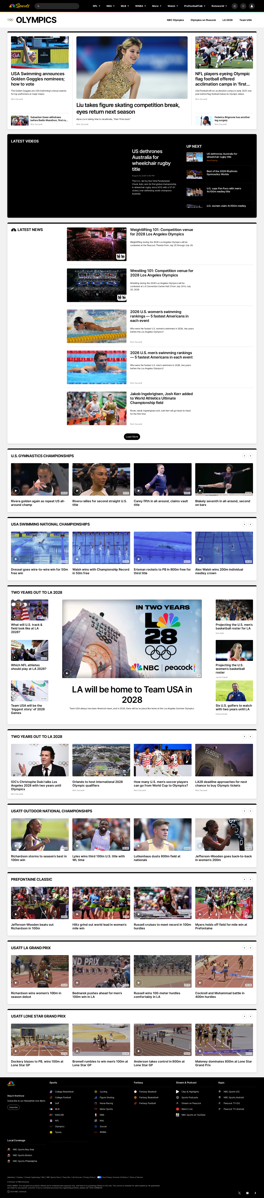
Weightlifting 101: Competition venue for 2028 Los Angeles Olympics (161, 231)
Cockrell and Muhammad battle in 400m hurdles (219, 995)
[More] (235, 6)
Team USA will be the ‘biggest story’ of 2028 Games (28, 709)
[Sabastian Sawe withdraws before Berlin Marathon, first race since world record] (20, 121)
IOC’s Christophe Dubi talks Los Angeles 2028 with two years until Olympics (36, 785)
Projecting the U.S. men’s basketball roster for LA (234, 626)
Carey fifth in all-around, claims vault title (161, 503)
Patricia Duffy (221, 714)
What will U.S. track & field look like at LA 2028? (26, 628)
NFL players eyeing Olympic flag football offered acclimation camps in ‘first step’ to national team (222, 79)
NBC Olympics (175, 20)
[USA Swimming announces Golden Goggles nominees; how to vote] (40, 52)
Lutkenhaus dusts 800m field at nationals (157, 858)
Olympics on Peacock (203, 20)
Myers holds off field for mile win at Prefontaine (221, 926)
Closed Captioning (32, 1177)
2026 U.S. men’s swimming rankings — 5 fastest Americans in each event (161, 355)
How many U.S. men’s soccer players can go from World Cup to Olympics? (161, 783)
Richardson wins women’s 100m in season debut (36, 995)
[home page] (19, 6)
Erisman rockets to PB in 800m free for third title (162, 571)
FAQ (43, 1177)
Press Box (67, 1177)
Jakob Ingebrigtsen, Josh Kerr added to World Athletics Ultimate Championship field (161, 398)
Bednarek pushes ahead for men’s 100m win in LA (97, 995)
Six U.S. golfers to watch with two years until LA (234, 707)
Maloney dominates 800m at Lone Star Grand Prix (223, 1063)
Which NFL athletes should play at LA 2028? (28, 667)
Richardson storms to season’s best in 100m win (39, 858)
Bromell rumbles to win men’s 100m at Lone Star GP (100, 1063)
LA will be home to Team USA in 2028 (132, 694)
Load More (132, 436)
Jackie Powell (222, 677)
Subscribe (13, 1107)
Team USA (245, 20)
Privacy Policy (89, 1177)
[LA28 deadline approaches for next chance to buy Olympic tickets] (224, 760)
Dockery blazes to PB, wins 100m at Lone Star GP (37, 1063)
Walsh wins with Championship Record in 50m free (100, 571)
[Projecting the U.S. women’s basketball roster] (234, 650)
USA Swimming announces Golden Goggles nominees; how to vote (38, 79)
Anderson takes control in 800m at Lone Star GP (159, 1063)
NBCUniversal (23, 1182)
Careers (20, 1177)
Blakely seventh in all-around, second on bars (222, 503)
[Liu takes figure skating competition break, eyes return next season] (132, 67)
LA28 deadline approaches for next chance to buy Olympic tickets (221, 783)
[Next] (250, 455)
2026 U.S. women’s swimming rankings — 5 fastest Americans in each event (159, 316)
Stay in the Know (15, 1095)
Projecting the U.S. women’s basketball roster (230, 668)
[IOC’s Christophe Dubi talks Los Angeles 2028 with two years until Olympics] (40, 760)
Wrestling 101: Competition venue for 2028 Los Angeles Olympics (161, 272)
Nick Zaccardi (82, 124)
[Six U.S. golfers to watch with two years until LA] (234, 690)
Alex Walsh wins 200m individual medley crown (219, 571)
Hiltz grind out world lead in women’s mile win (99, 926)
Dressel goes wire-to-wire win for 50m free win (39, 571)
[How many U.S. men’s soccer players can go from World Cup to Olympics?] (163, 760)
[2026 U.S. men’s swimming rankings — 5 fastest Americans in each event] (97, 367)
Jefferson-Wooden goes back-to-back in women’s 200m (223, 858)
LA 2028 (228, 20)
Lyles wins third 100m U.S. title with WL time (98, 858)
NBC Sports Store (54, 1177)
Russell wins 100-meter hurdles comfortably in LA (157, 995)
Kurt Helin (220, 633)
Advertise (11, 1177)
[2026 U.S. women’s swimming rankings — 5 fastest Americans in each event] (97, 326)
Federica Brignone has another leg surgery (232, 119)
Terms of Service (136, 1177)
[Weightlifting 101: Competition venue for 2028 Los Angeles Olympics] (97, 244)
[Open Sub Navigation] (100, 6)
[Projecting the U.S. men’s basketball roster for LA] (234, 610)
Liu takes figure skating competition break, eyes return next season (128, 108)
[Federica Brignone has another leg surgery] (204, 121)
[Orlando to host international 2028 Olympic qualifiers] (101, 760)
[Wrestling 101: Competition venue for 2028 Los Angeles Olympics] (97, 285)
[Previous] (244, 455)
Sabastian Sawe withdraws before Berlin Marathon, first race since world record (49, 119)
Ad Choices (77, 1177)
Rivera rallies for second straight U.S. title (99, 503)
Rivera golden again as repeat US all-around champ (38, 503)
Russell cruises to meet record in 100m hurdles (162, 926)
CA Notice (124, 1177)
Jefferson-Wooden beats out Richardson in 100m (32, 926)
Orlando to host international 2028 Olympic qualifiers (97, 783)
